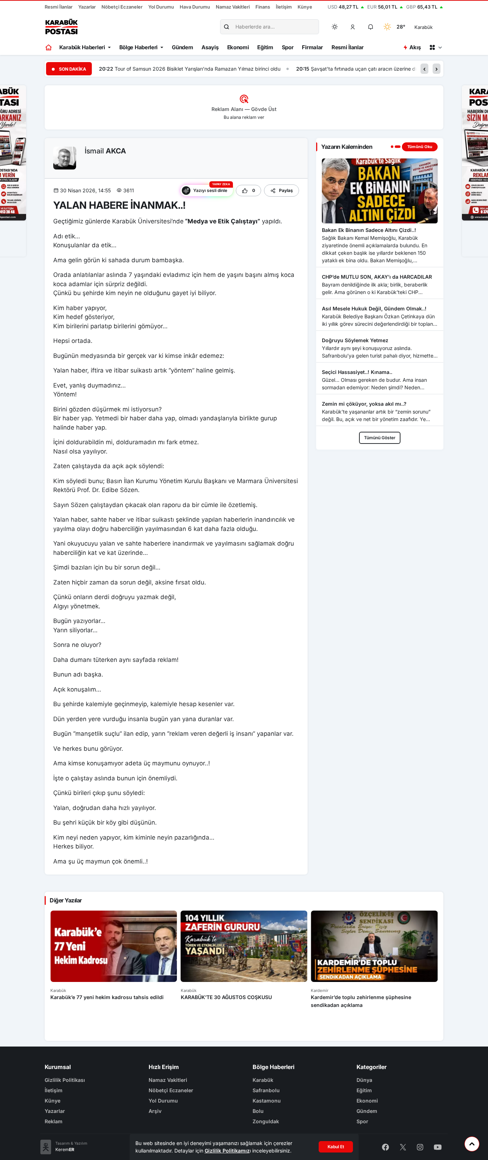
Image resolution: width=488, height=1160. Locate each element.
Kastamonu (267, 1101)
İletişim (284, 7)
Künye (305, 7)
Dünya (364, 1080)
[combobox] (433, 27)
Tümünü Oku (419, 146)
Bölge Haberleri (138, 47)
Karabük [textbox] (423, 27)
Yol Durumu (161, 7)
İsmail (105, 151)
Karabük (263, 1080)
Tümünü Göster (379, 437)
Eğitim (265, 47)
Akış (414, 47)
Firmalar (312, 47)
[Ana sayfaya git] (49, 47)
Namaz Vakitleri (233, 7)
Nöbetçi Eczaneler (122, 7)
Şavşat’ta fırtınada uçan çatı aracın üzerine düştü (368, 69)
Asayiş (209, 47)
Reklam (54, 1121)
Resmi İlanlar (59, 7)
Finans (262, 7)
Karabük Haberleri (82, 47)
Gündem (182, 47)
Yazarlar (87, 7)
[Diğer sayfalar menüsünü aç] (435, 47)
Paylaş (286, 190)
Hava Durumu (195, 7)
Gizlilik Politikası (65, 1080)
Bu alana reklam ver (244, 117)
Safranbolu (266, 1090)
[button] (352, 26)
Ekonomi (238, 47)
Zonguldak (266, 1121)
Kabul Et (336, 1146)
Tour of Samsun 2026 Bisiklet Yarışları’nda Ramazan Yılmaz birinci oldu (197, 69)
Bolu (258, 1111)
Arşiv (155, 1111)
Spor (288, 47)
